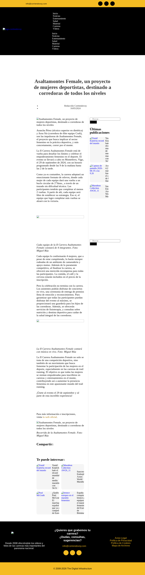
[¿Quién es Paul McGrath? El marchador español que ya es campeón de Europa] (44, 499)
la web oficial (50, 417)
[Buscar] (93, 122)
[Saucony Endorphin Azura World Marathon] (68, 471)
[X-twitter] (112, 3)
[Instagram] (106, 3)
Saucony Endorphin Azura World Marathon (81, 476)
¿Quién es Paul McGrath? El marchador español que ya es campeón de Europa (57, 503)
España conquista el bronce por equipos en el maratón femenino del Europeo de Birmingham (82, 503)
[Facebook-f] (100, 3)
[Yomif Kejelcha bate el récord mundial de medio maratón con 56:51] (44, 471)
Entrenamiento (58, 38)
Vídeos (55, 49)
